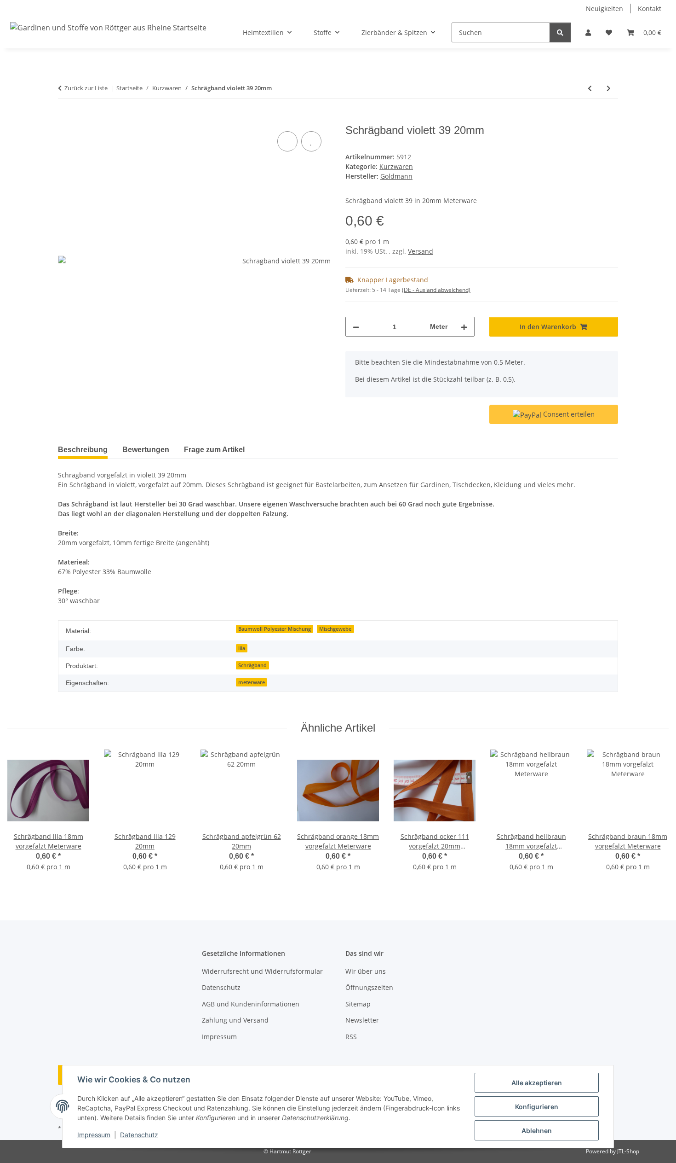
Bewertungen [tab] (145, 450)
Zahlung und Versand (235, 1020)
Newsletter (362, 1020)
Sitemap (358, 1004)
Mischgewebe (335, 629)
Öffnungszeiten (369, 987)
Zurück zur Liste (86, 88)
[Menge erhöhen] (464, 326)
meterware (251, 682)
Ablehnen (536, 1130)
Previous (22, 816)
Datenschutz (139, 1135)
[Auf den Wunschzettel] (311, 141)
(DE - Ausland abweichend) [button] (436, 290)
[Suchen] (560, 32)
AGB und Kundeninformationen (250, 1004)
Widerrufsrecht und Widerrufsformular (262, 971)
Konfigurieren (536, 1107)
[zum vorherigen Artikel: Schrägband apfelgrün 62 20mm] (589, 88)
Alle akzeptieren (536, 1083)
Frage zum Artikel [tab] (214, 450)
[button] (588, 32)
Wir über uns (365, 971)
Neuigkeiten (604, 8)
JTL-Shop (628, 1151)
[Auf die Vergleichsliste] (287, 141)
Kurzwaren (396, 166)
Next (653, 816)
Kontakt (649, 8)
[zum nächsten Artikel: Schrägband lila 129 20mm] (608, 88)
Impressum (93, 1135)
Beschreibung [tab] (83, 450)
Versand (420, 251)
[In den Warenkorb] (65, 119)
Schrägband (252, 665)
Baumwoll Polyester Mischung (274, 629)
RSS (351, 1036)
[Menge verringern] (356, 326)
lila (241, 648)
